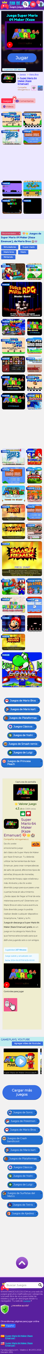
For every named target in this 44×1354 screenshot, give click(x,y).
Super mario (29, 247)
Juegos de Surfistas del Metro (21, 1195)
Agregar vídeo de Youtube (27, 1043)
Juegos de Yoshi (23, 735)
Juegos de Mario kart (23, 709)
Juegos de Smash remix (23, 743)
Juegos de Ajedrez (23, 1213)
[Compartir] (40, 88)
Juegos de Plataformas (23, 717)
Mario (23, 252)
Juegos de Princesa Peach (19, 763)
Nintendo (8, 257)
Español (10, 1326)
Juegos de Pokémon (23, 1121)
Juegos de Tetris (23, 1204)
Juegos (7, 101)
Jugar (22, 57)
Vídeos (8, 106)
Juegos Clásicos (23, 726)
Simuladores (10, 247)
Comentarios (24, 101)
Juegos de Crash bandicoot (17, 1140)
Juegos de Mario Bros (23, 700)
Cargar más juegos (22, 1092)
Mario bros (9, 252)
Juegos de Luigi (22, 752)
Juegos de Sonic (23, 1112)
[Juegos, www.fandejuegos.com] (17, 5)
